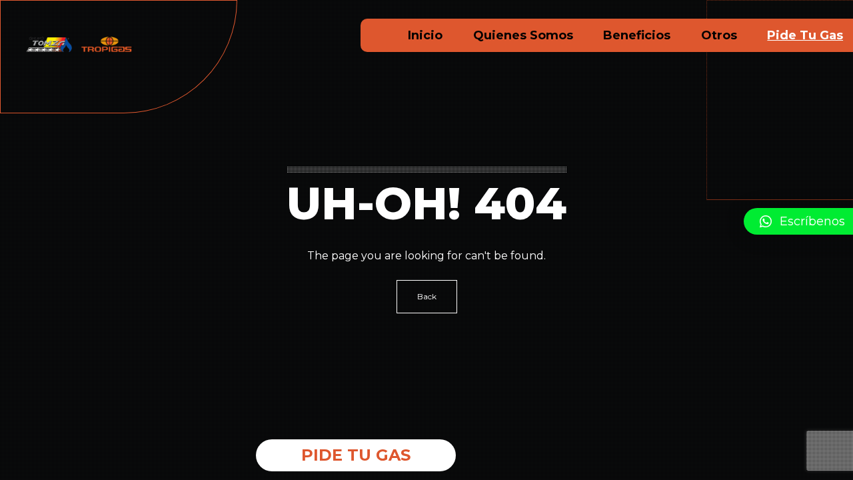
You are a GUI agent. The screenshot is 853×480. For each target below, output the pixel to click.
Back (426, 296)
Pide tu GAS (356, 455)
